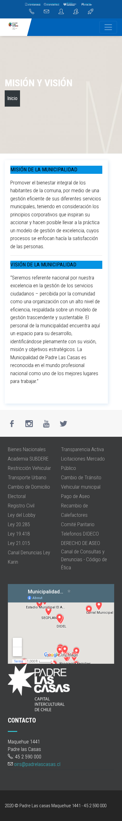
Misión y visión (39, 83)
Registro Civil (21, 505)
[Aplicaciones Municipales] (90, 12)
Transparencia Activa (82, 449)
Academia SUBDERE (28, 459)
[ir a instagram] (29, 423)
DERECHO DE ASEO (80, 543)
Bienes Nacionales (27, 449)
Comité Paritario (77, 524)
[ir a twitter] (63, 423)
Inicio (12, 98)
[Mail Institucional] (46, 12)
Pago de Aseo (75, 496)
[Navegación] (108, 27)
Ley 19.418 (19, 534)
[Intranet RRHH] (61, 12)
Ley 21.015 (19, 543)
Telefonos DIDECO (80, 534)
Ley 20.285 (19, 524)
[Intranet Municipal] (76, 12)
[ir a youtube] (46, 423)
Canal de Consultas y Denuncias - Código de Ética (84, 559)
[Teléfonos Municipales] (31, 12)
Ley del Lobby (21, 515)
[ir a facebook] (12, 423)
